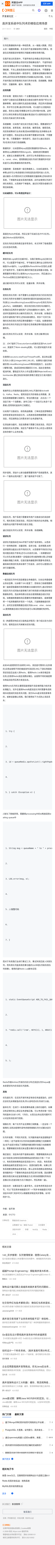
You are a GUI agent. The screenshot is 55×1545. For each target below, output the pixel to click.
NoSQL (35, 1229)
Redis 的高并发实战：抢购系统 (16, 1480)
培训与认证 (29, 1518)
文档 (4, 1518)
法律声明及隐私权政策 (11, 1528)
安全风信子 (6, 1263)
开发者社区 (11, 1518)
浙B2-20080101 (30, 1534)
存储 (26, 1229)
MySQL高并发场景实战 (12, 1486)
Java (14, 1234)
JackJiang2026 (8, 1311)
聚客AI (4, 1279)
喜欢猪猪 (5, 1358)
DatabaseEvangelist (10, 1326)
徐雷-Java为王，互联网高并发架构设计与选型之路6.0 (26, 1475)
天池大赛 (20, 1518)
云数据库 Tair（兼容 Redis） (23, 1225)
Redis (44, 1229)
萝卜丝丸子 (6, 1295)
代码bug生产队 (8, 1342)
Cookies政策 (26, 1528)
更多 (4, 1493)
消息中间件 (16, 1229)
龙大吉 (4, 1374)
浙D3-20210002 (28, 1537)
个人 (50, 16)
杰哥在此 (5, 1406)
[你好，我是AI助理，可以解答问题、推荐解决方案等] (39, 10)
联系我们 (27, 1511)
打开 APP (46, 3)
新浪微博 (16, 1504)
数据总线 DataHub (19, 1220)
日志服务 (41, 1225)
